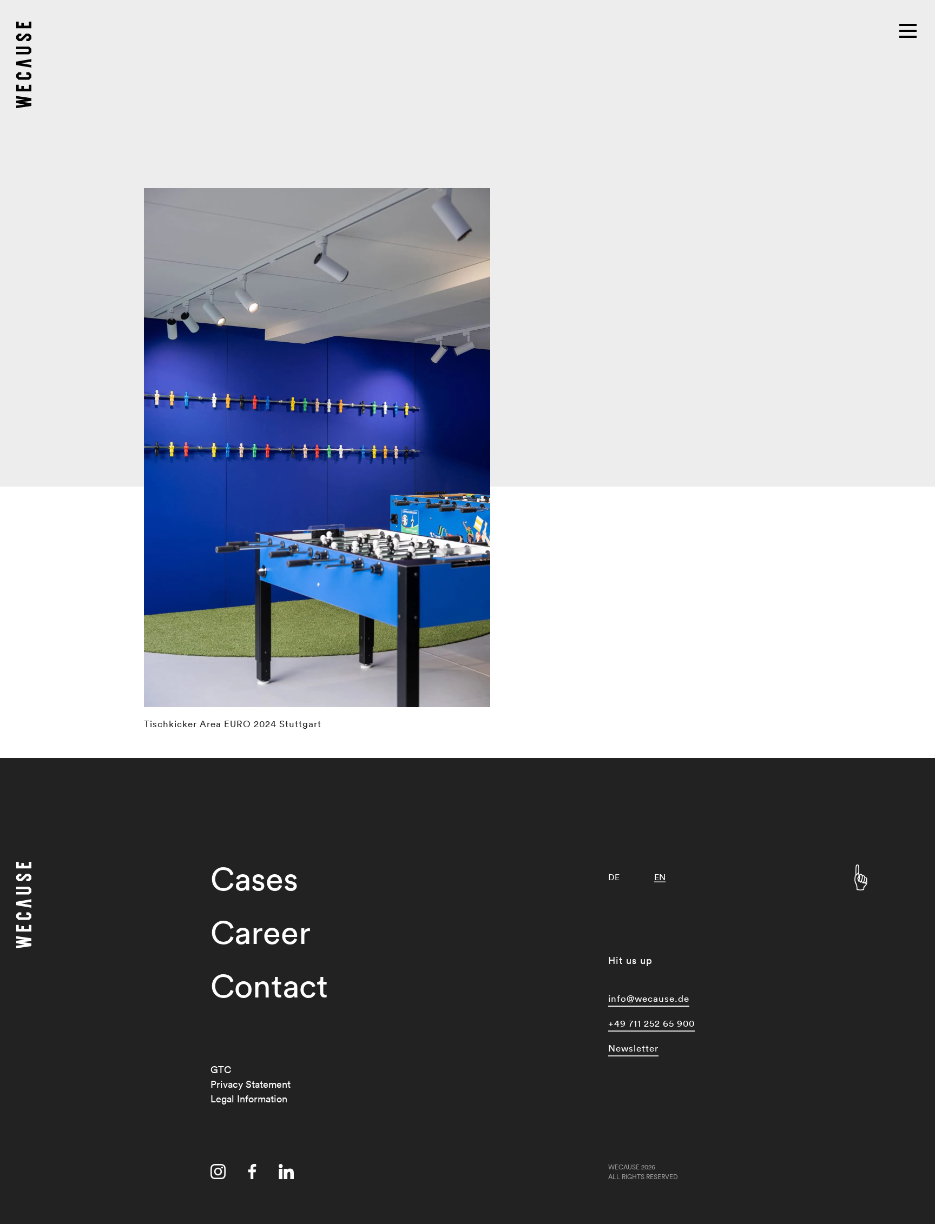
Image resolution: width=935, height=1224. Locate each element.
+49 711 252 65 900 (651, 1023)
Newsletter (633, 1048)
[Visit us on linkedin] (286, 1174)
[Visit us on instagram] (218, 1174)
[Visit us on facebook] (252, 1174)
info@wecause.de (648, 998)
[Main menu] (909, 29)
